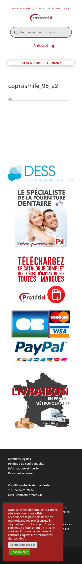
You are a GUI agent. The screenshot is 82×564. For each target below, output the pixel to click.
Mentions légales (19, 459)
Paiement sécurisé (20, 473)
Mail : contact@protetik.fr (25, 495)
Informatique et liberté (23, 468)
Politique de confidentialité (26, 463)
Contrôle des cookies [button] (22, 544)
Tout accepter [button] (19, 552)
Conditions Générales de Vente (29, 485)
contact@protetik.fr (22, 8)
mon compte (63, 8)
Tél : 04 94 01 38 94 (21, 490)
